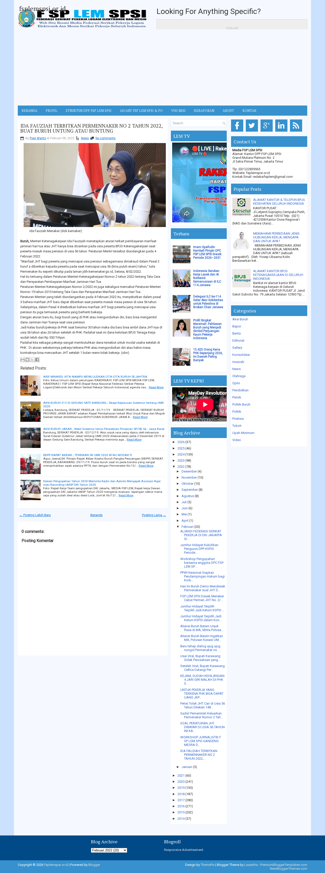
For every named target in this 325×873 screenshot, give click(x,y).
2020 (181, 781)
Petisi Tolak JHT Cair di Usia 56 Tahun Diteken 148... (202, 705)
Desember (189, 471)
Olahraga (239, 376)
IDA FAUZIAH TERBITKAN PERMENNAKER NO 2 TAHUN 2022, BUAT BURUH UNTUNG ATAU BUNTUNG (91, 128)
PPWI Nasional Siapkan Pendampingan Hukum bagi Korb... (202, 576)
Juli (184, 502)
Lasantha (251, 865)
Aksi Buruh (240, 319)
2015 (181, 812)
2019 (181, 788)
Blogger (94, 865)
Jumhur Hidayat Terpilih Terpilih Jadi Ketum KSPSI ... (202, 608)
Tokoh (236, 426)
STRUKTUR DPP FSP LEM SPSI (88, 110)
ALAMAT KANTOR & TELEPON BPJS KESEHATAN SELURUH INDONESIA (279, 201)
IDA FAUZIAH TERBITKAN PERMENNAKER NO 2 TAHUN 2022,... (198, 754)
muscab (238, 362)
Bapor (236, 326)
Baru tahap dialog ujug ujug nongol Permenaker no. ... (200, 648)
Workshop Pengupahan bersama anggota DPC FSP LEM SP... (201, 562)
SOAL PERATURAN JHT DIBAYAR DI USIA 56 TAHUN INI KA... (202, 727)
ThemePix (208, 865)
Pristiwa (238, 419)
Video (236, 440)
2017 (181, 800)
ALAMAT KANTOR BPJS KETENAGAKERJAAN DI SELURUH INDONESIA (278, 275)
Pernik (236, 397)
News (85, 138)
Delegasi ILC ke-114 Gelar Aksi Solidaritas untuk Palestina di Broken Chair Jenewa (208, 302)
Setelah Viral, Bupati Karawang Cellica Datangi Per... (202, 668)
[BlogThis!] (27, 359)
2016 (181, 806)
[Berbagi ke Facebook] (37, 359)
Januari (187, 767)
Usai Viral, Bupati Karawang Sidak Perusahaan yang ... (200, 658)
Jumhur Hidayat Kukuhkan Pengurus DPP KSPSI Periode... (199, 548)
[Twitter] (253, 132)
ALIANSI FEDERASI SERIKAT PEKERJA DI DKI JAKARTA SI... (201, 535)
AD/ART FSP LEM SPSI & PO (141, 110)
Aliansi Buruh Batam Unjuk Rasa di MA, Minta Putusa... (201, 628)
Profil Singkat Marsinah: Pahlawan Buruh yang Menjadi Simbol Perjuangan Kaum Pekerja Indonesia (207, 329)
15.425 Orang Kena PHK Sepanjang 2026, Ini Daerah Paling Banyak (208, 355)
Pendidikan (240, 390)
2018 (181, 794)
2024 (181, 454)
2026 (181, 442)
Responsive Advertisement (183, 850)
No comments (105, 138)
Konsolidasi (241, 355)
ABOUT (228, 110)
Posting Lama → (154, 515)
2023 (181, 460)
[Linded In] (282, 132)
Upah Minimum (243, 433)
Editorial (238, 340)
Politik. (237, 411)
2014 (181, 818)
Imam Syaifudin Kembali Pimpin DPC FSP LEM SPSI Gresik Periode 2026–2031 (207, 252)
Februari (187, 527)
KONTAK (249, 110)
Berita (236, 333)
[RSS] (297, 132)
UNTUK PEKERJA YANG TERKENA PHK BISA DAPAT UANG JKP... (201, 693)
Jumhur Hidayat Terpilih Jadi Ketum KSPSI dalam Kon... (201, 618)
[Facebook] (238, 132)
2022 (181, 466)
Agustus (188, 496)
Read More (156, 387)
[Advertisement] (162, 67)
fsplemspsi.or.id (42, 8)
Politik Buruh (241, 404)
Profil (51, 110)
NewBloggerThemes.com (288, 868)
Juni (185, 508)
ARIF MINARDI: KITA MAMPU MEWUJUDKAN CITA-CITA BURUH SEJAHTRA (95, 376)
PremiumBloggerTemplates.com (283, 865)
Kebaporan (204, 110)
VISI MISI (178, 110)
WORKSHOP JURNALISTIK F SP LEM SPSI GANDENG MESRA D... (200, 741)
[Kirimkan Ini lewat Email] (22, 359)
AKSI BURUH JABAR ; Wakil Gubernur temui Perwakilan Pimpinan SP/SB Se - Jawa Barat (104, 429)
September (190, 490)
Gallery (237, 348)
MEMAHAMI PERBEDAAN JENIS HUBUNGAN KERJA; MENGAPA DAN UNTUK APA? (276, 237)
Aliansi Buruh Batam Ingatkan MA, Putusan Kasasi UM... (201, 638)
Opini (236, 383)
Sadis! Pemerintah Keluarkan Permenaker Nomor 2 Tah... (201, 715)
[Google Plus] (267, 132)
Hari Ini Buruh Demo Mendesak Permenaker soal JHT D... (202, 588)
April (185, 520)
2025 (181, 448)
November (189, 477)
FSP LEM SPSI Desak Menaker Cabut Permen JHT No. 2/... (202, 598)
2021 (181, 775)
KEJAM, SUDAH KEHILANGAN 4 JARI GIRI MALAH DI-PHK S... (202, 679)
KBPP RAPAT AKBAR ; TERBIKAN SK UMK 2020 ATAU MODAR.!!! (87, 455)
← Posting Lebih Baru (35, 515)
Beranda (96, 515)
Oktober (187, 483)
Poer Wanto (38, 138)
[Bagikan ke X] (32, 359)
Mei (184, 514)
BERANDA (29, 110)
